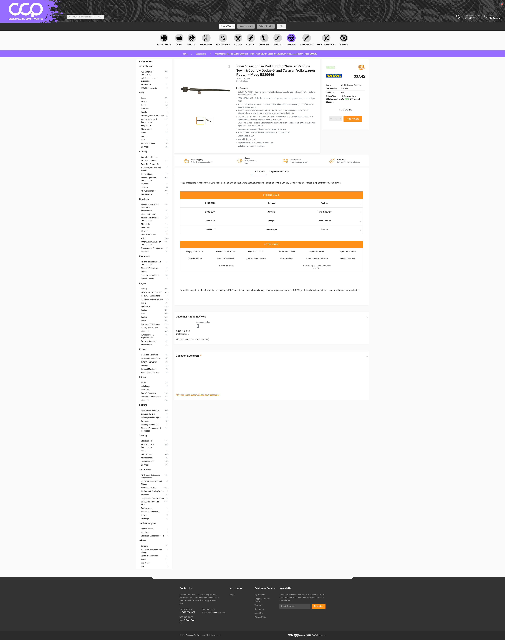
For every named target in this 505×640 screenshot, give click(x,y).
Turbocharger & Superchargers (147, 336)
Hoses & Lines (147, 174)
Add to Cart (353, 118)
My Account (259, 594)
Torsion (144, 515)
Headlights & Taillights (150, 410)
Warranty (258, 605)
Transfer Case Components (152, 248)
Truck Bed (145, 109)
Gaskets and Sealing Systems (153, 491)
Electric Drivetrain (148, 214)
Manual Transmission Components (150, 219)
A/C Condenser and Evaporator (149, 79)
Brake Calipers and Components (148, 178)
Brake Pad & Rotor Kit (150, 164)
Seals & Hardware (148, 235)
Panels (144, 112)
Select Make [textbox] (245, 26)
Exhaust (143, 349)
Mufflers (144, 365)
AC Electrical (146, 84)
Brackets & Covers (148, 341)
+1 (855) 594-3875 (187, 612)
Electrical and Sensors (150, 372)
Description (259, 171)
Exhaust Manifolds (148, 369)
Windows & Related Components (149, 120)
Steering (143, 435)
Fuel (143, 314)
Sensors (144, 187)
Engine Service (147, 529)
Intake (143, 321)
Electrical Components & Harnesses (151, 429)
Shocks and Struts (148, 488)
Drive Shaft (145, 228)
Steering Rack (146, 441)
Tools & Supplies (147, 523)
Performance (146, 508)
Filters (143, 303)
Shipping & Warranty (279, 171)
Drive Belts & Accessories (151, 292)
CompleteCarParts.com (195, 635)
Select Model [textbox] (265, 26)
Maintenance (146, 129)
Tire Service (145, 563)
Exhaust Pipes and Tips (150, 358)
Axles (143, 238)
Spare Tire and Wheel (149, 556)
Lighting (143, 405)
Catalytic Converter (149, 362)
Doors (143, 98)
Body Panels (146, 126)
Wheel (143, 559)
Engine (142, 283)
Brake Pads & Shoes (149, 157)
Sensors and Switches (150, 275)
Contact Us (259, 609)
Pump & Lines (146, 454)
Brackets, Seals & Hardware (152, 116)
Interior (143, 377)
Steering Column (148, 461)
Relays (144, 272)
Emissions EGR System (150, 324)
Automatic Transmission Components (151, 243)
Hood (143, 105)
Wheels (143, 540)
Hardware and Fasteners (151, 296)
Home (185, 54)
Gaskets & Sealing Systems (152, 299)
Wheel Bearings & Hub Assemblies (150, 205)
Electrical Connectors (149, 268)
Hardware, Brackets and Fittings (151, 169)
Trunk (143, 133)
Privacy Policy (260, 617)
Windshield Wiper (148, 143)
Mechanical (145, 306)
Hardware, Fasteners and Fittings (151, 482)
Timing (144, 289)
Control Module (147, 279)
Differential (145, 224)
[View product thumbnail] (200, 120)
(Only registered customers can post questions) (197, 395)
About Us (258, 613)
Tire (142, 566)
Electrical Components (150, 512)
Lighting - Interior (148, 414)
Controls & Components (151, 397)
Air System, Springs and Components (150, 476)
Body (141, 92)
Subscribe (318, 606)
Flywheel (144, 231)
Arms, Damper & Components (147, 445)
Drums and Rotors (148, 160)
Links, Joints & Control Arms (150, 503)
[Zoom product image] (229, 67)
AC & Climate (145, 66)
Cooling (144, 317)
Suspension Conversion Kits (152, 498)
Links (143, 451)
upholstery (145, 386)
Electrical (144, 147)
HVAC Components (149, 88)
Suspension (201, 54)
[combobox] (227, 26)
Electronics (144, 256)
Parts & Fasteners (148, 393)
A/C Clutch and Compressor (147, 73)
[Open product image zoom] (205, 90)
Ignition (144, 310)
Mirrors (144, 101)
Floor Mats (145, 390)
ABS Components (148, 191)
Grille (143, 140)
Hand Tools (145, 532)
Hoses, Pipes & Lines (149, 328)
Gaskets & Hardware (149, 355)
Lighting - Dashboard (149, 425)
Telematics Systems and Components (151, 263)
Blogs (231, 594)
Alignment (145, 495)
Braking (143, 151)
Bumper (144, 136)
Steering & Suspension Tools (152, 536)
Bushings (145, 519)
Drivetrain (144, 199)
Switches (144, 421)
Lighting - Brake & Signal (151, 417)
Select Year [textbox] (226, 26)
